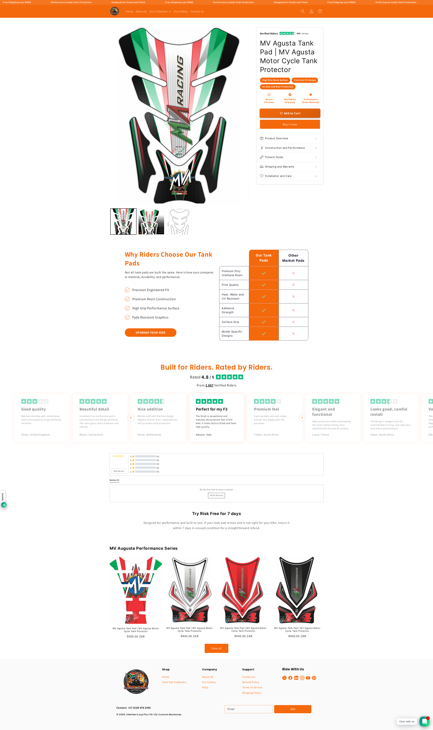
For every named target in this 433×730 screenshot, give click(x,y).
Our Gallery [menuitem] (181, 11)
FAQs (205, 687)
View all (216, 648)
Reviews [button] (114, 480)
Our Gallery (209, 682)
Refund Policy (250, 682)
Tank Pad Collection (174, 682)
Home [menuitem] (129, 11)
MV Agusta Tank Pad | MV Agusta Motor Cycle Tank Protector (136, 630)
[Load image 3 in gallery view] (179, 221)
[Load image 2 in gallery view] (151, 221)
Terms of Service (252, 687)
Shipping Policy (251, 693)
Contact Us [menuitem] (197, 11)
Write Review (216, 495)
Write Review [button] (119, 471)
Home (165, 677)
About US (208, 677)
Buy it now (290, 124)
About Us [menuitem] (141, 11)
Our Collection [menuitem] (159, 11)
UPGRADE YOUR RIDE (151, 332)
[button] (303, 11)
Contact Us (249, 677)
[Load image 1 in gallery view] (123, 221)
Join (292, 709)
